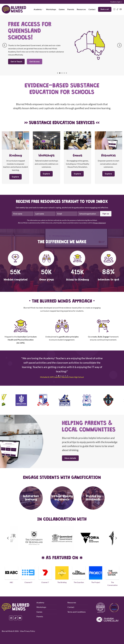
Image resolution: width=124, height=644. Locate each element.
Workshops (51, 9)
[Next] (119, 45)
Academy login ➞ (116, 2)
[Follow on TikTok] (117, 9)
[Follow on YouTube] (121, 9)
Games (62, 9)
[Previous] (4, 45)
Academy (38, 9)
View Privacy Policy (27, 631)
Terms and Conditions (76, 612)
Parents (70, 9)
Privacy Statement (99, 223)
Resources (81, 9)
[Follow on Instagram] (114, 9)
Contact (92, 9)
